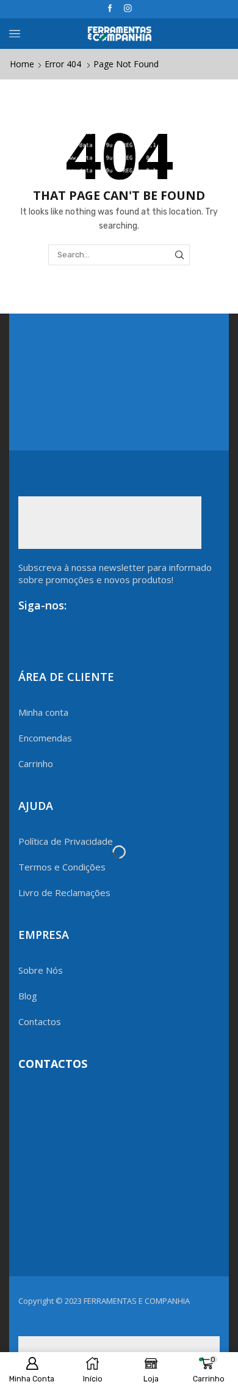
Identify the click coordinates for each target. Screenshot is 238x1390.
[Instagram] (128, 8)
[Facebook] (110, 8)
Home (22, 64)
